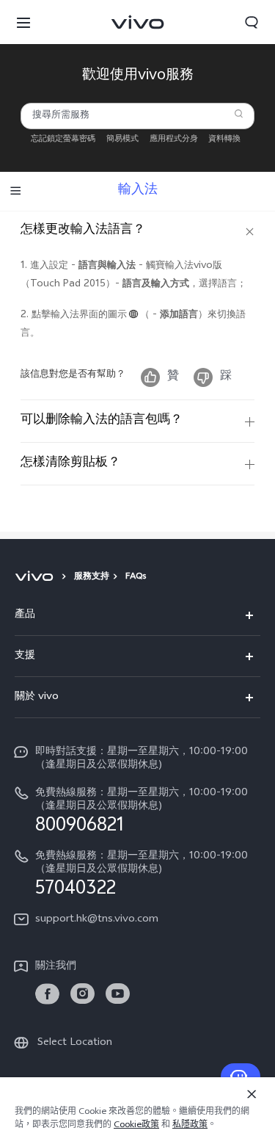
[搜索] (238, 113)
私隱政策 (190, 1126)
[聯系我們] (240, 1076)
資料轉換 (224, 139)
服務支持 (91, 577)
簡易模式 (122, 139)
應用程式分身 (174, 139)
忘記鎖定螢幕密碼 (63, 139)
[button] (23, 22)
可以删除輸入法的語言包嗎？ (102, 421)
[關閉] (251, 1094)
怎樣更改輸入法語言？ (83, 231)
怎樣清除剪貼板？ (70, 463)
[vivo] (36, 577)
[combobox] (137, 116)
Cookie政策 (136, 1126)
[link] (47, 994)
